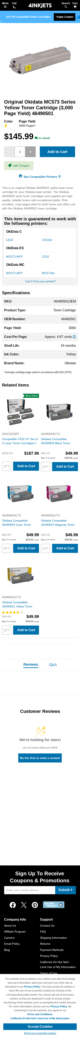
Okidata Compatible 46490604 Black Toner (55, 441)
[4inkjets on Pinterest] (35, 905)
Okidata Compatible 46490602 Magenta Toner (58, 522)
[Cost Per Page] (74, 337)
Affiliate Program (15, 931)
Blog (7, 950)
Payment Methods (52, 950)
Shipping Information (53, 937)
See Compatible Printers (40, 176)
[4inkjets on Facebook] (13, 905)
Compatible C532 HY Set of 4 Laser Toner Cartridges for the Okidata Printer (20, 441)
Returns (45, 943)
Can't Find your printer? (40, 281)
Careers (9, 937)
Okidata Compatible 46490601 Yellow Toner (17, 604)
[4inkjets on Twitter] (24, 905)
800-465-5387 (14, 7)
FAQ (43, 931)
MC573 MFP (14, 256)
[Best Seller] (20, 429)
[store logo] (40, 5)
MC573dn (48, 273)
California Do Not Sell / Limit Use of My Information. (40, 1018)
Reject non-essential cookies (40, 1033)
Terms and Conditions (40, 1014)
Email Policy (12, 943)
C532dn (47, 240)
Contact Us (47, 925)
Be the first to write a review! (40, 758)
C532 (9, 240)
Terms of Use (48, 973)
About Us (10, 925)
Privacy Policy (49, 955)
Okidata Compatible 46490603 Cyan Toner (16, 522)
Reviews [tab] (30, 664)
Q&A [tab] (53, 665)
